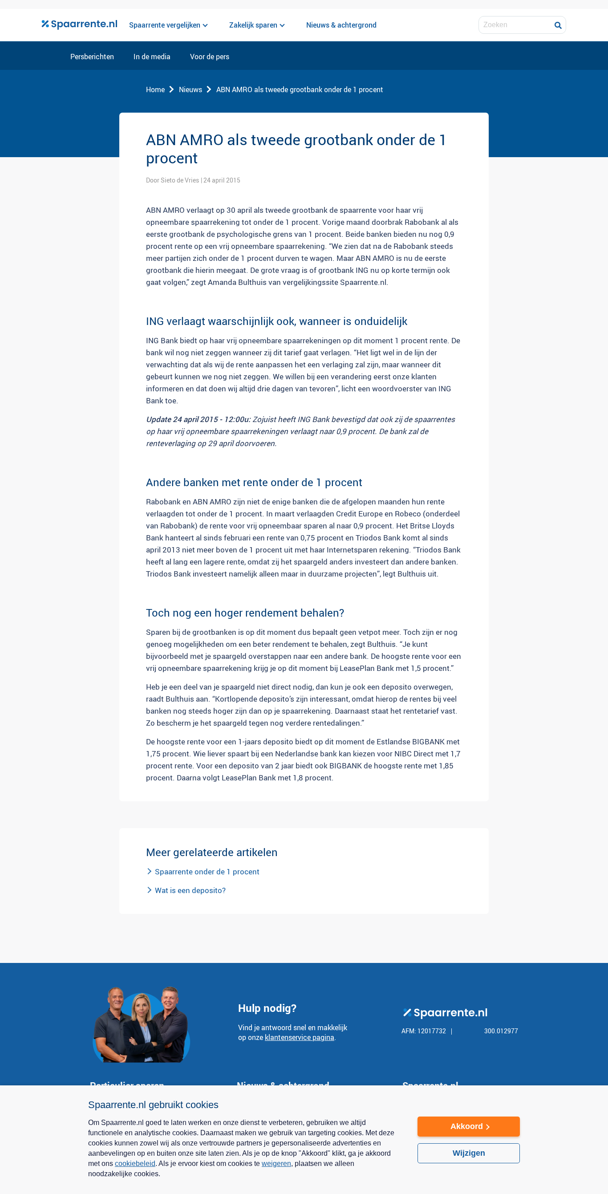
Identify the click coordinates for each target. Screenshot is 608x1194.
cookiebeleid (135, 1163)
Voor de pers (209, 57)
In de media (152, 57)
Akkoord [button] (466, 1126)
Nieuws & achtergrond (341, 25)
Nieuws (190, 89)
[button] (244, 1180)
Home (155, 89)
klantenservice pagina (299, 1037)
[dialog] (304, 1139)
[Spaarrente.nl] (79, 25)
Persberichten (92, 57)
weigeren (276, 1163)
